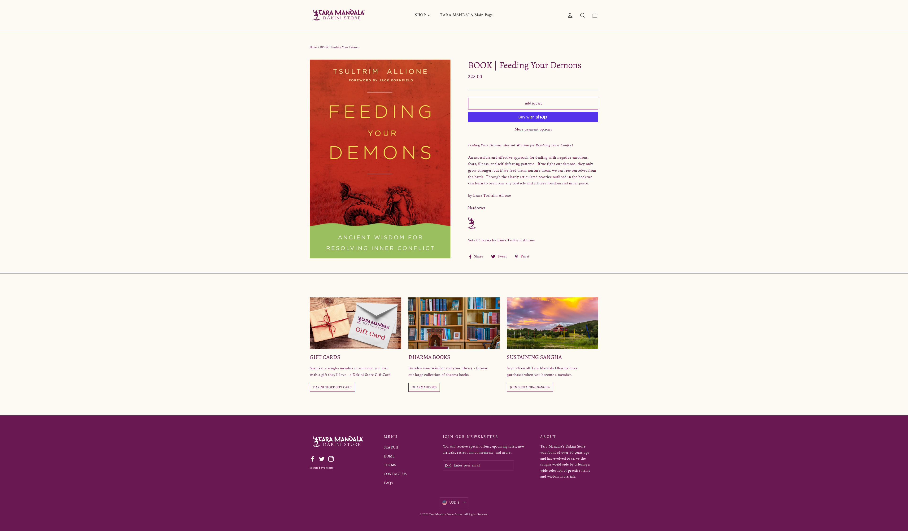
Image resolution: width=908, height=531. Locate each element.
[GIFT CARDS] (355, 323)
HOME (389, 456)
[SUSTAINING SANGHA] (552, 323)
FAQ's (388, 483)
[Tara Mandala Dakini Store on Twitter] (322, 458)
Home (313, 47)
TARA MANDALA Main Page (466, 15)
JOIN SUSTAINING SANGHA (530, 387)
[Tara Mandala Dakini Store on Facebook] (312, 458)
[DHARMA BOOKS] (454, 323)
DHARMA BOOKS (424, 387)
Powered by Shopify (321, 468)
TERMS (390, 465)
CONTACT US (395, 474)
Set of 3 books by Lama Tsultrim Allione (501, 240)
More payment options (533, 129)
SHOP (421, 15)
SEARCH (391, 447)
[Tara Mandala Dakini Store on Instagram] (331, 458)
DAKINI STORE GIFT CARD (332, 387)
